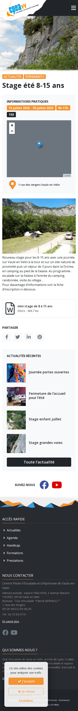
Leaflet (67, 175)
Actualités (13, 530)
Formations (14, 553)
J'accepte (28, 681)
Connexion (64, 700)
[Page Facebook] (5, 634)
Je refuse (28, 691)
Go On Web (53, 704)
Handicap (13, 545)
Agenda (12, 538)
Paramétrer (26, 700)
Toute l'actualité (39, 462)
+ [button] (12, 125)
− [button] (12, 131)
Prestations (14, 560)
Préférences (50, 700)
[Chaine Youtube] (14, 634)
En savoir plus (10, 621)
